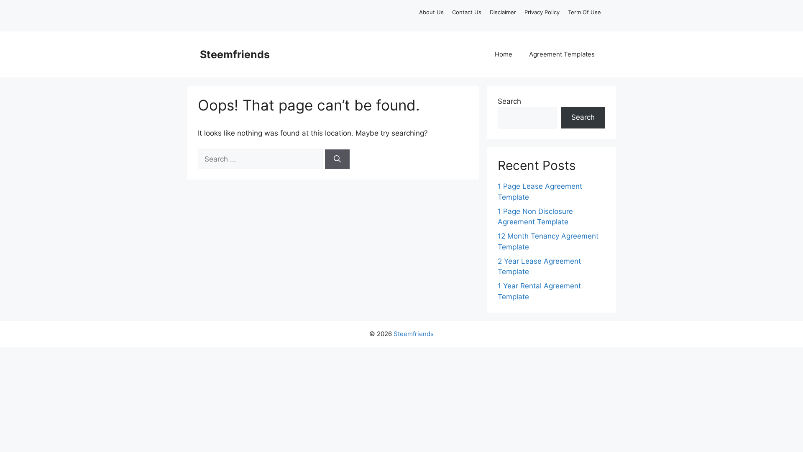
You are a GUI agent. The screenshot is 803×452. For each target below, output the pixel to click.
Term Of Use (584, 12)
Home (503, 54)
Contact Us (466, 12)
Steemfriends (235, 54)
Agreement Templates (562, 54)
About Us (431, 12)
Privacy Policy (542, 12)
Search (509, 101)
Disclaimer (503, 12)
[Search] (337, 159)
